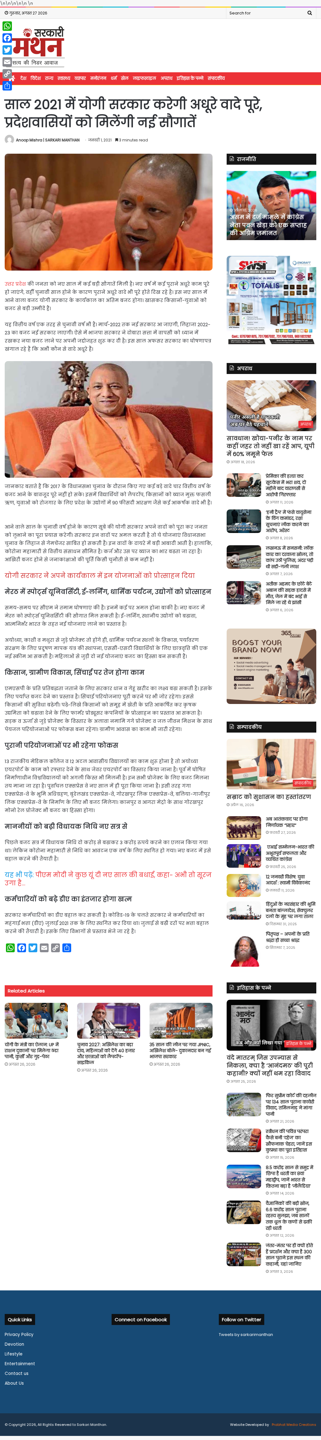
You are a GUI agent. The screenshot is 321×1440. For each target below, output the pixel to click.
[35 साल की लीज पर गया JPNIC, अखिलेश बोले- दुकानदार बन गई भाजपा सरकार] (181, 1020)
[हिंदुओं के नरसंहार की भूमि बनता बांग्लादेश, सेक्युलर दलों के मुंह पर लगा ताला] (244, 910)
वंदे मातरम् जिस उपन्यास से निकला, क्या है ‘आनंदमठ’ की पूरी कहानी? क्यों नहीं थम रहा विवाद (270, 1065)
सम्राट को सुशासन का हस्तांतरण (269, 797)
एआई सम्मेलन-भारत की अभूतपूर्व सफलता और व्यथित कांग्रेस (290, 853)
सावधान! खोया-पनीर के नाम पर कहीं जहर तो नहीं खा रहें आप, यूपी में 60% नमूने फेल (270, 446)
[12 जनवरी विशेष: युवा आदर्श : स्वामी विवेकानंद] (244, 885)
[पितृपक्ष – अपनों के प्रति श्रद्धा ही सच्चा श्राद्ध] (244, 949)
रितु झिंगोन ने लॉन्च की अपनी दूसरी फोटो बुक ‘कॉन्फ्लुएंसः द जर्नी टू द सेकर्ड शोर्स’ (269, 225)
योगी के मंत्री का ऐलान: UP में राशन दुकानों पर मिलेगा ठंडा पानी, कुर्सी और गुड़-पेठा (32, 1051)
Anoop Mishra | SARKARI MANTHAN (48, 140)
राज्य (49, 78)
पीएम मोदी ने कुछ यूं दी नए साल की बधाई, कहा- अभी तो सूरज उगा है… (108, 879)
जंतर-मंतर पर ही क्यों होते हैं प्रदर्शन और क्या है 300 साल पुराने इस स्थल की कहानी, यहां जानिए (289, 1254)
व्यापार (80, 78)
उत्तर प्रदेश (16, 284)
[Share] (7, 86)
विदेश (36, 78)
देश (23, 78)
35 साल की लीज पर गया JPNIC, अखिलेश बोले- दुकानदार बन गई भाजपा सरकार (180, 1051)
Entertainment (20, 1364)
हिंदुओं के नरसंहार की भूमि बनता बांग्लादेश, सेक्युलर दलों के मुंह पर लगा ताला (290, 910)
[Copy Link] (7, 74)
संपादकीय (216, 78)
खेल (125, 78)
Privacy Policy (19, 1335)
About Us (14, 1383)
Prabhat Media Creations (293, 1424)
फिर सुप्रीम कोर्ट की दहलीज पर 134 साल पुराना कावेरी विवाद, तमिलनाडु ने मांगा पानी (291, 1104)
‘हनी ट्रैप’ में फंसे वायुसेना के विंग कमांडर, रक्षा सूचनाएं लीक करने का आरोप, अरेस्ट (288, 521)
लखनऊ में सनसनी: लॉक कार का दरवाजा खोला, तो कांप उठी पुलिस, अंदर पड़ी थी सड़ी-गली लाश (289, 557)
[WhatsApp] (7, 26)
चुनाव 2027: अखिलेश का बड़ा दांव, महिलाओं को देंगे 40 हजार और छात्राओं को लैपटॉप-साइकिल (106, 1054)
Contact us (17, 1374)
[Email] (7, 62)
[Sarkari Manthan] (35, 46)
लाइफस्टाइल (144, 78)
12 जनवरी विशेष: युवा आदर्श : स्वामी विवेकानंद (288, 880)
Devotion (14, 1344)
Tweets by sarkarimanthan (246, 1335)
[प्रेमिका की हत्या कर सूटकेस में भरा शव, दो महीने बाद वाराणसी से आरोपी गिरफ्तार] (244, 485)
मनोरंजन (98, 78)
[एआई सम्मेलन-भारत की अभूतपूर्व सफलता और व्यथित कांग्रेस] (244, 856)
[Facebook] (7, 38)
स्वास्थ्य (64, 78)
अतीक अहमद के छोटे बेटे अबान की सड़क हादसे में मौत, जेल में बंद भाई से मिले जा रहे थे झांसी (289, 593)
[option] (272, 205)
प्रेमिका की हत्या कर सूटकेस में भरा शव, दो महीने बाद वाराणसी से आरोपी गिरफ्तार (286, 485)
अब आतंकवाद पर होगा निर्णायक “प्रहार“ (287, 822)
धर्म (114, 78)
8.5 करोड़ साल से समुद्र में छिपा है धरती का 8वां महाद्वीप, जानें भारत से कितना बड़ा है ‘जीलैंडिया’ (289, 1176)
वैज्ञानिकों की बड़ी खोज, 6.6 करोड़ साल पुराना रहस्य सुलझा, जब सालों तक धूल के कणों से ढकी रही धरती (289, 1215)
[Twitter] (7, 50)
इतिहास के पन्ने (190, 78)
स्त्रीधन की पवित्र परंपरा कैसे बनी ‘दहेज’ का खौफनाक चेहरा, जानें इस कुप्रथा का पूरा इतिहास (289, 1140)
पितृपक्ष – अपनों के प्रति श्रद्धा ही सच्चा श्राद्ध (287, 937)
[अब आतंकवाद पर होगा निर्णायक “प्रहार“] (244, 828)
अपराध (166, 78)
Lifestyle (14, 1354)
